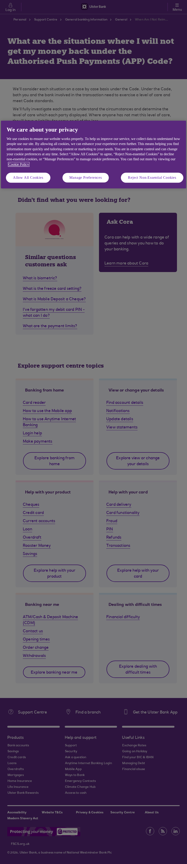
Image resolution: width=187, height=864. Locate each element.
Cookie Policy (18, 164)
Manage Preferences (85, 177)
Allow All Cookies (28, 177)
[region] (93, 155)
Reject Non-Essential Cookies (152, 177)
